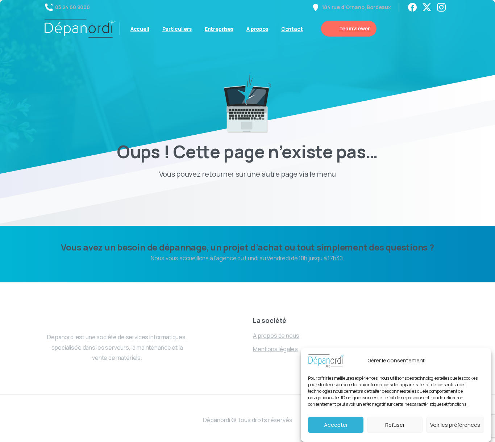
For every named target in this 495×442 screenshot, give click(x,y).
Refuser (395, 425)
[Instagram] (441, 7)
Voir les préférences (455, 425)
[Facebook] (412, 7)
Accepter (336, 425)
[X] (427, 7)
